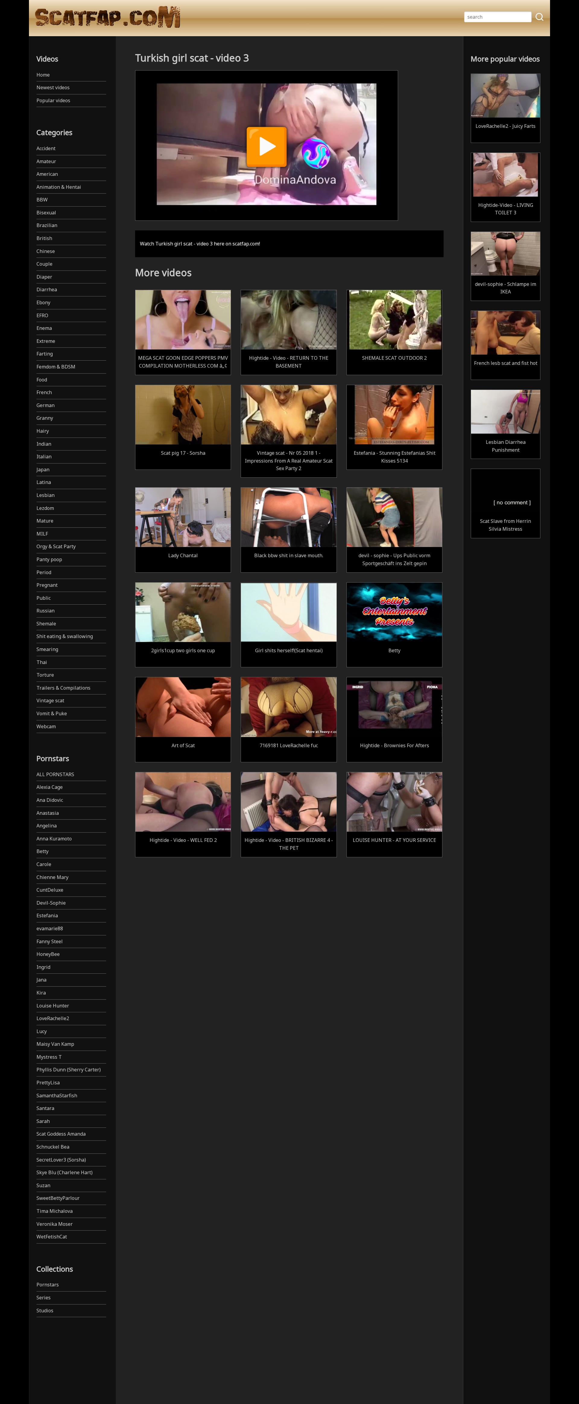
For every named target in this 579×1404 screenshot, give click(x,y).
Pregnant (47, 585)
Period (43, 572)
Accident (45, 148)
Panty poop (49, 559)
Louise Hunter (52, 1005)
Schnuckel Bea (52, 1146)
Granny (44, 418)
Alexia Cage (49, 787)
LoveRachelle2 (52, 1018)
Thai (41, 662)
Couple (44, 264)
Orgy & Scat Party (56, 546)
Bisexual (46, 212)
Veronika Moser (54, 1224)
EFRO (42, 315)
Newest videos (53, 87)
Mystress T (49, 1057)
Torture (45, 675)
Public (43, 598)
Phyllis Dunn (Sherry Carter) (68, 1069)
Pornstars (47, 1284)
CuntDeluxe (49, 890)
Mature (44, 520)
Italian (44, 456)
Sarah (43, 1121)
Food (41, 379)
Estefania (47, 915)
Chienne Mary (52, 877)
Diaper (44, 277)
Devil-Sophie (51, 903)
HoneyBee (48, 954)
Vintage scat (50, 700)
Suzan (43, 1185)
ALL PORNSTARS (55, 774)
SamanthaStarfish (56, 1095)
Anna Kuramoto (54, 838)
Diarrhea (46, 289)
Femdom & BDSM (55, 366)
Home (43, 74)
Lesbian (45, 495)
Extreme (45, 341)
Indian (43, 444)
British (44, 238)
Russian (45, 610)
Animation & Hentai (58, 187)
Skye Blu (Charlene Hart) (64, 1172)
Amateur (46, 161)
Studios (44, 1310)
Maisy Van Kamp (55, 1044)
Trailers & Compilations (63, 688)
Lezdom (45, 508)
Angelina (46, 825)
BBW (42, 199)
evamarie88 (49, 928)
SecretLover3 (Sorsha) (61, 1159)
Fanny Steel (49, 941)
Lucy (41, 1031)
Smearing (47, 649)
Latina (43, 482)
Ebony (43, 302)
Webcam (46, 726)
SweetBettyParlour (58, 1198)
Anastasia (47, 813)
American (47, 174)
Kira (41, 992)
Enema (44, 328)
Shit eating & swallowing (64, 636)
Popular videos (53, 100)
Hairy (42, 431)
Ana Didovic (49, 800)
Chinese (45, 251)
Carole (43, 864)
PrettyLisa (48, 1082)
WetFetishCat (51, 1236)
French (44, 392)
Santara (45, 1108)
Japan (42, 469)
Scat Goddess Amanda (61, 1133)
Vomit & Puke (51, 713)
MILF (42, 533)
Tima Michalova (54, 1211)
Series (43, 1297)
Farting (44, 353)
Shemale (46, 623)
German (45, 405)
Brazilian (46, 225)
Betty (42, 851)
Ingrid (43, 967)
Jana (41, 979)
